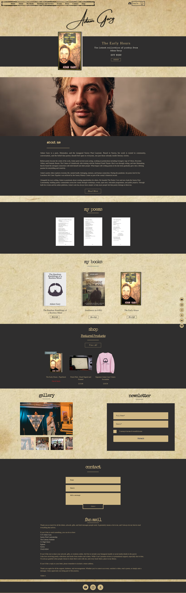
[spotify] (182, 326)
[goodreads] (182, 310)
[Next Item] (69, 419)
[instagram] (182, 305)
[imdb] (182, 320)
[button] (142, 3)
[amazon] (182, 315)
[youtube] (182, 299)
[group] (93, 368)
